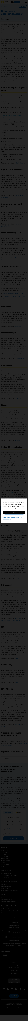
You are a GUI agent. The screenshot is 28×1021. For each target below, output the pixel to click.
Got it (14, 512)
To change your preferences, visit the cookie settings (12, 518)
